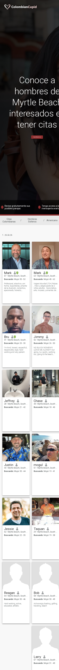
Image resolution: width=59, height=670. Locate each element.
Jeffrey (9, 401)
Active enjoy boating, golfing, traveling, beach (46, 605)
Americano (52, 220)
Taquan (39, 529)
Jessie (9, 529)
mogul (38, 465)
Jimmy (39, 337)
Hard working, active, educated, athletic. (13, 605)
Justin (8, 465)
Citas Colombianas (9, 220)
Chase (38, 401)
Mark (7, 273)
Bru (6, 337)
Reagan (9, 593)
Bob (36, 593)
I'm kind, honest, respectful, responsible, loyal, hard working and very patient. (15, 350)
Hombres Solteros (32, 220)
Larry (37, 657)
